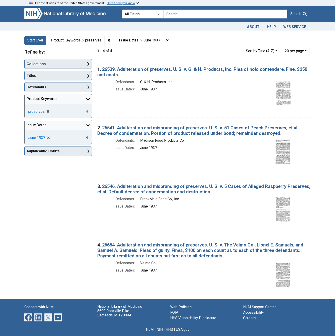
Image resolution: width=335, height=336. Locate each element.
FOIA (174, 312)
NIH (160, 329)
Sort (260, 51)
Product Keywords (42, 99)
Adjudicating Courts (43, 151)
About (253, 27)
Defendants (36, 87)
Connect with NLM (39, 307)
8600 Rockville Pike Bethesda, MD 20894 (114, 313)
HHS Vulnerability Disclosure (193, 318)
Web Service (294, 27)
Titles (31, 75)
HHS (169, 329)
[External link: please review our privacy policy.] (28, 317)
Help (271, 27)
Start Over (35, 40)
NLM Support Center (259, 307)
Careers (249, 318)
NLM (150, 329)
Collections (36, 64)
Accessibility (253, 312)
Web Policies (181, 307)
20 (294, 51)
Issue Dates (36, 125)
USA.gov (182, 329)
